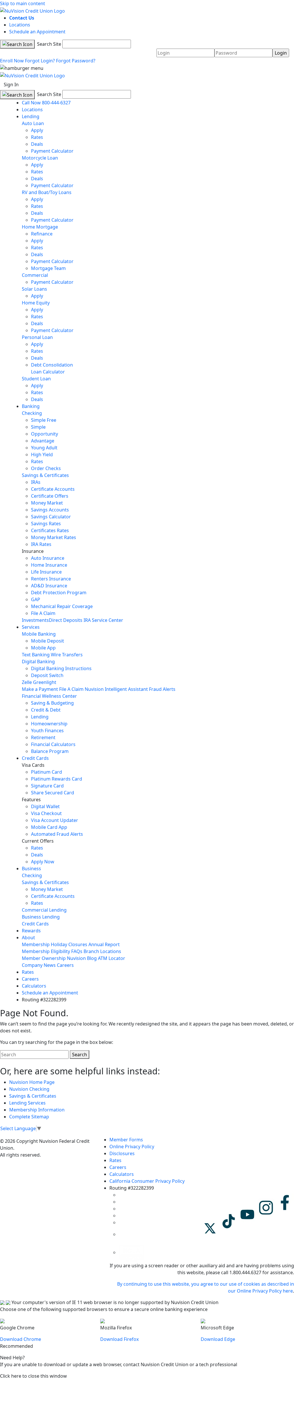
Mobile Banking (39, 634)
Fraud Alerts (162, 689)
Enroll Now (12, 60)
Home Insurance (49, 565)
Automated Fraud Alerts (57, 834)
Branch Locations (102, 951)
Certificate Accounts (53, 489)
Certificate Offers (49, 496)
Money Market (47, 503)
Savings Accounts (50, 510)
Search (79, 1054)
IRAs (35, 482)
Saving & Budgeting (52, 703)
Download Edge (218, 1339)
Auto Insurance (47, 558)
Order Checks (46, 468)
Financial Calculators (53, 744)
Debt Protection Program (58, 592)
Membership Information (37, 1110)
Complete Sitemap (29, 1116)
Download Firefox (119, 1339)
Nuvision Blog (82, 958)
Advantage (42, 441)
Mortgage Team (48, 268)
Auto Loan (33, 123)
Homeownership (49, 723)
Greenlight (44, 682)
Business (31, 868)
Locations (19, 25)
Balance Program (50, 751)
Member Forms (126, 1139)
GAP (35, 599)
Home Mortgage (40, 227)
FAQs (76, 951)
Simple (38, 427)
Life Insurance (46, 572)
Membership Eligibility (46, 951)
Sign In (11, 84)
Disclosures (122, 1153)
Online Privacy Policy (131, 1146)
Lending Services (27, 1103)
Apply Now (42, 861)
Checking (32, 413)
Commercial (35, 275)
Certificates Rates (50, 530)
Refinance (42, 234)
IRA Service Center (103, 620)
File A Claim (43, 613)
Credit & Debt (46, 710)
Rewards (31, 930)
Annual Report (104, 944)
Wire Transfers (67, 654)
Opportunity (44, 434)
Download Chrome (20, 1339)
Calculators (34, 986)
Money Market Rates (53, 537)
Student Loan (36, 378)
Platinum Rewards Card (56, 779)
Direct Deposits (65, 620)
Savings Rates (46, 523)
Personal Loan (37, 337)
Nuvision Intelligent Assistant (116, 689)
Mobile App (43, 648)
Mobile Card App (49, 827)
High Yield (42, 454)
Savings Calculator (51, 516)
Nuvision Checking (29, 1089)
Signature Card (47, 786)
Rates (37, 137)
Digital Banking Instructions (61, 668)
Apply (37, 130)
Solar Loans (34, 289)
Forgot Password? (75, 60)
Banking (31, 406)
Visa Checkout (46, 813)
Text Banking (36, 654)
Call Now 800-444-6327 (46, 102)
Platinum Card (46, 772)
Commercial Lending (44, 910)
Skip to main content (22, 3)
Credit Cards (35, 758)
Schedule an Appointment (37, 31)
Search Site (48, 44)
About (28, 937)
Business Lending (41, 917)
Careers (65, 965)
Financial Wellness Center (49, 696)
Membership (36, 944)
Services (31, 627)
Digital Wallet (45, 806)
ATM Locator (111, 958)
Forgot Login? (40, 60)
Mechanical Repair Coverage (62, 606)
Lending (30, 116)
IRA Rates (41, 544)
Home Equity (36, 303)
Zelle (27, 682)
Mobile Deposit (47, 641)
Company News (39, 965)
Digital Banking (38, 661)
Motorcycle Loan (40, 158)
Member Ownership (44, 958)
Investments (35, 620)
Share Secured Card (52, 792)
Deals (37, 144)
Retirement (43, 737)
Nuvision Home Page (32, 1082)
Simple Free (43, 420)
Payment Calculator (52, 151)
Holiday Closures (69, 944)
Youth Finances (47, 730)
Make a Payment (40, 689)
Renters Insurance (51, 579)
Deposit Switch (47, 675)
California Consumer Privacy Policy (147, 1181)
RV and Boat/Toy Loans (46, 192)
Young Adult (44, 447)
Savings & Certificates (45, 475)
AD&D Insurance (49, 585)
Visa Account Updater (54, 820)
